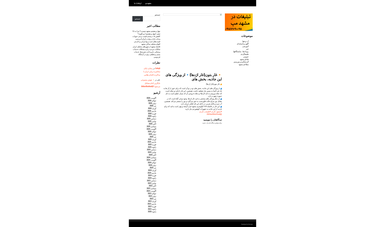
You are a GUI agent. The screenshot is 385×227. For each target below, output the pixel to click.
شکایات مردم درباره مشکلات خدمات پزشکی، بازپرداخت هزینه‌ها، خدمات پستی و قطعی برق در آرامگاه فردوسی (146, 53)
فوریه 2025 (152, 144)
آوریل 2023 (152, 201)
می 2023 (153, 198)
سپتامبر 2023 (151, 188)
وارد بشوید (205, 123)
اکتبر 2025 (152, 123)
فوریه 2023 (152, 206)
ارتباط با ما (137, 3)
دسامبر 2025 (151, 118)
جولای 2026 (152, 100)
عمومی (246, 56)
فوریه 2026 (152, 113)
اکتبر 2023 (152, 185)
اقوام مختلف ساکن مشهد (150, 44)
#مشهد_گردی (216, 112)
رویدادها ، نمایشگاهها (241, 51)
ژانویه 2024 (152, 178)
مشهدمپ (148, 3)
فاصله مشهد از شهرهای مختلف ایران (146, 46)
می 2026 (153, 105)
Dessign (250, 224)
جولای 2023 (152, 193)
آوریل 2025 (152, 139)
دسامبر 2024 (151, 149)
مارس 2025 (152, 141)
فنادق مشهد (244, 59)
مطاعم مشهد (244, 64)
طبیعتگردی (245, 54)
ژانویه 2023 (152, 209)
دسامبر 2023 (151, 180)
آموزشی (245, 46)
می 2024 (153, 167)
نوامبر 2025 (152, 121)
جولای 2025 (152, 131)
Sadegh (157, 68)
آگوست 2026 (151, 98)
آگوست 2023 (151, 191)
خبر (247, 48)
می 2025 (153, 136)
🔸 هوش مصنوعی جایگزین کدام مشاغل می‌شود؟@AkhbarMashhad (150, 83)
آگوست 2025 (151, 129)
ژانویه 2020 (152, 211)
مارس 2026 (152, 111)
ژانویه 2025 (152, 147)
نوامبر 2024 (152, 152)
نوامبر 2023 (152, 183)
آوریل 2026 (152, 108)
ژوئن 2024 (152, 165)
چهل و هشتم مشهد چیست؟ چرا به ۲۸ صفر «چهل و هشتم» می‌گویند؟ (146, 32)
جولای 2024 (152, 162)
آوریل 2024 (152, 170)
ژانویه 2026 (152, 116)
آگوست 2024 (151, 160)
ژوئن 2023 (152, 196)
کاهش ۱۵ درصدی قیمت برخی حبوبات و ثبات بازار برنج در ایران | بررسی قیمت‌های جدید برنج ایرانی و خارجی (146, 39)
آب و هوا (245, 41)
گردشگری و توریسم (241, 61)
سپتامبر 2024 (151, 157)
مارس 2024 (152, 172)
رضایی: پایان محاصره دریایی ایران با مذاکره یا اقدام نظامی (151, 71)
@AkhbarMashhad (214, 114)
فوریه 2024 (152, 175)
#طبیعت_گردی (205, 112)
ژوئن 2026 (152, 103)
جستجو (157, 14)
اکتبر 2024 (152, 154)
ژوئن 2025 (152, 134)
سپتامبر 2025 (151, 126)
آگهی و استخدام (243, 43)
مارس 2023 (152, 203)
